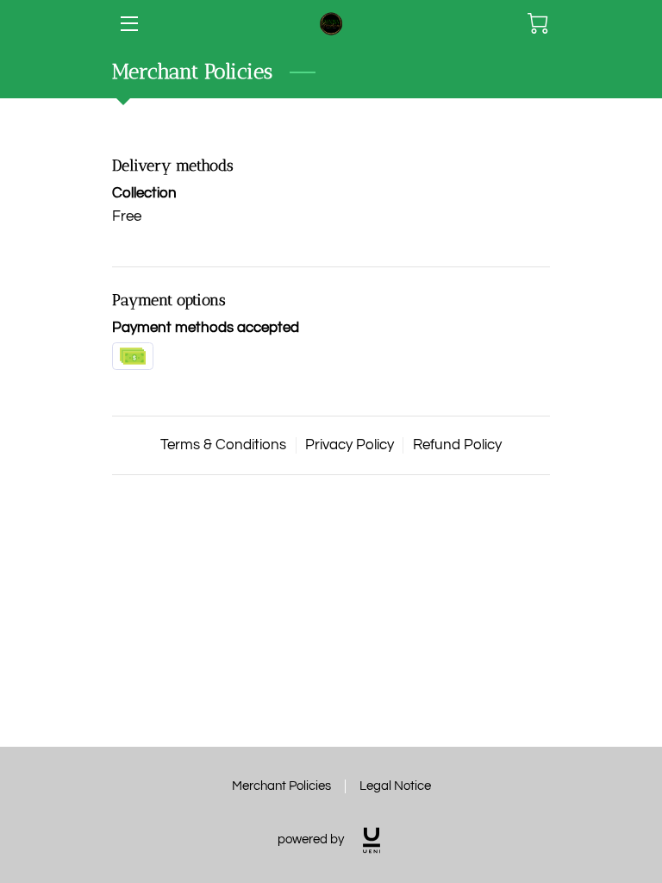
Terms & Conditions (223, 445)
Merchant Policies (281, 786)
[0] (538, 23)
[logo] (371, 840)
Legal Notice (395, 786)
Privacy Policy (349, 445)
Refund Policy (457, 445)
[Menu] (128, 23)
